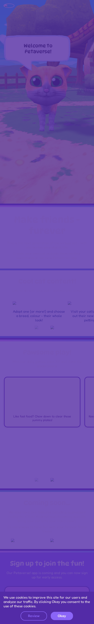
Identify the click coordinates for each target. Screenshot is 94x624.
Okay (62, 616)
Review (34, 616)
